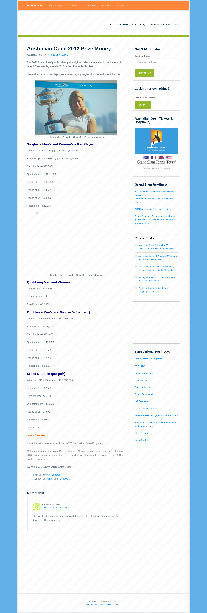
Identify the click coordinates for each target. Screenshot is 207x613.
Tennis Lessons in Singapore (148, 358)
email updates (52, 474)
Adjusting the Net (143, 387)
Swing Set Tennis (143, 440)
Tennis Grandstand (144, 394)
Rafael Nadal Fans (144, 373)
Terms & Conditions (95, 604)
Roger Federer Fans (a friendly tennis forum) (156, 415)
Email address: (142, 56)
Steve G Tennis (142, 433)
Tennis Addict (141, 380)
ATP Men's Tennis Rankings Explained (153, 209)
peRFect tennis (142, 401)
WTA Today (140, 366)
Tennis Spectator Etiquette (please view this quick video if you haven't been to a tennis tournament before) (155, 219)
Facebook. (64, 478)
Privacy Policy (114, 604)
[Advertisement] (157, 322)
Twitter (49, 478)
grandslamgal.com (51, 23)
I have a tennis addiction (146, 408)
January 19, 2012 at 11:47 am (54, 508)
